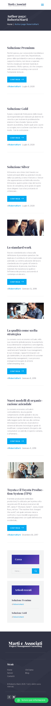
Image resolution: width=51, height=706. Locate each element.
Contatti (11, 676)
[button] (31, 700)
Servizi (10, 673)
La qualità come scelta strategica (22, 332)
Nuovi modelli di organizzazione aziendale (24, 402)
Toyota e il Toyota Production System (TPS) (25, 491)
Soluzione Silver (18, 167)
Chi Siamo (29, 670)
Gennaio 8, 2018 (29, 378)
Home (9, 24)
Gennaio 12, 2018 (29, 289)
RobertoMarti (14, 86)
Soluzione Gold (17, 109)
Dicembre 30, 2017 (30, 535)
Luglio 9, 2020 (28, 86)
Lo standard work (19, 247)
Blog (27, 673)
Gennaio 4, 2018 (29, 448)
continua (15, 79)
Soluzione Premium (21, 48)
